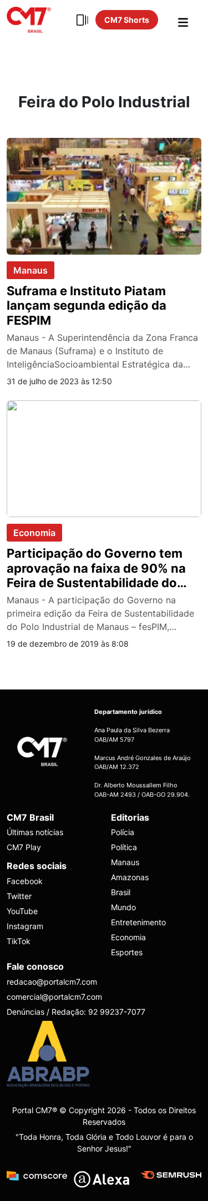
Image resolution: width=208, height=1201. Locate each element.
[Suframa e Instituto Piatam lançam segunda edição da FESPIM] (104, 195)
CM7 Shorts (126, 19)
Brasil (120, 892)
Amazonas (130, 877)
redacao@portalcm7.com (52, 981)
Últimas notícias (35, 832)
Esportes (127, 952)
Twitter (19, 896)
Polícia (122, 832)
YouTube (22, 911)
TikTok (19, 941)
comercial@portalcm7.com (54, 996)
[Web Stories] (82, 20)
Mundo (123, 907)
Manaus (30, 270)
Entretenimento (138, 922)
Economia (34, 532)
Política (124, 847)
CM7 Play (24, 847)
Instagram (25, 926)
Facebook (25, 881)
